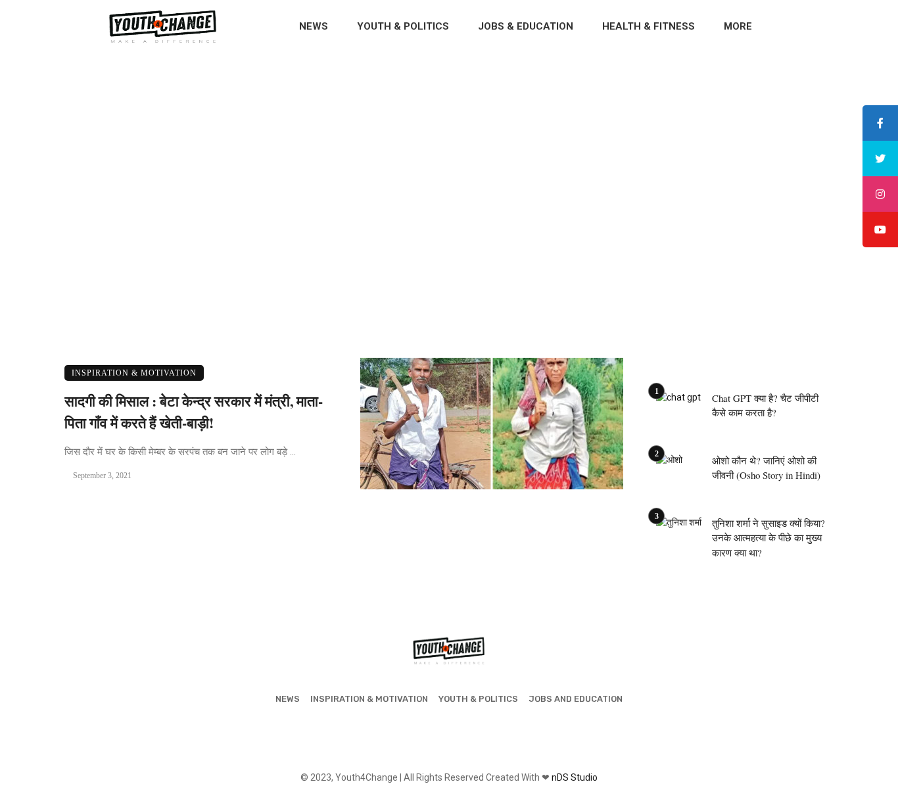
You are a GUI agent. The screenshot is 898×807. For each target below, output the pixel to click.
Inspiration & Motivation (134, 373)
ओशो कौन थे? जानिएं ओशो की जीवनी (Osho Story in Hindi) (766, 468)
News (313, 26)
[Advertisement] (449, 151)
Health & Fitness (648, 26)
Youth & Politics (403, 26)
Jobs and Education (576, 699)
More (738, 26)
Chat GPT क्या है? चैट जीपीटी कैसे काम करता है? (765, 405)
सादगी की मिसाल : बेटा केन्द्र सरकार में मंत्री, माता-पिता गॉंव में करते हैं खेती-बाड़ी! (193, 412)
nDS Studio (575, 777)
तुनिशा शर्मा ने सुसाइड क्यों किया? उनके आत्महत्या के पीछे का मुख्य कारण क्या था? (768, 537)
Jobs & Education (525, 26)
